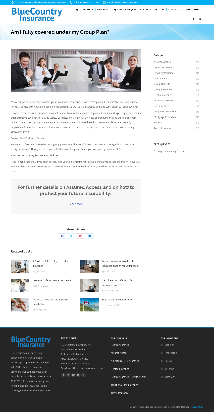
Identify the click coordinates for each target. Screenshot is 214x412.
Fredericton (171, 352)
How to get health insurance (117, 299)
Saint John (170, 376)
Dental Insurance (120, 368)
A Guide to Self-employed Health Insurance (50, 263)
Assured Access (119, 352)
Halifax (168, 360)
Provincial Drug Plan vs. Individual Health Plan (51, 302)
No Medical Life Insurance (125, 360)
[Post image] (20, 266)
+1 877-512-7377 (81, 363)
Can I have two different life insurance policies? (117, 283)
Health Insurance (120, 344)
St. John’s (169, 368)
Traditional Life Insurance (124, 384)
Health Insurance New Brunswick (128, 376)
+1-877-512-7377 (90, 2)
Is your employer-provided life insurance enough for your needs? (120, 263)
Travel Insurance (120, 392)
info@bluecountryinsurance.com (122, 2)
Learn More (76, 204)
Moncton (169, 344)
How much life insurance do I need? (52, 280)
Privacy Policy (196, 406)
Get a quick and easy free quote (171, 151)
